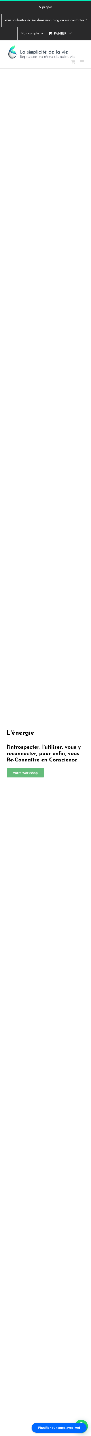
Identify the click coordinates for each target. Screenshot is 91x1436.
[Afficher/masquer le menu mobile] (82, 61)
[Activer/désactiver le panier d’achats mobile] (73, 61)
